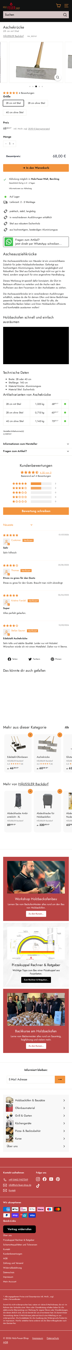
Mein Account (9, 1281)
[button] (11, 93)
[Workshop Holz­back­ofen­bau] (36, 877)
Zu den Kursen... (36, 913)
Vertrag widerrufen (19, 1229)
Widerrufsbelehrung (12, 1267)
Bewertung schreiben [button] (36, 511)
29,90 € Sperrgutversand (39, 128)
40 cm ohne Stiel (14, 112)
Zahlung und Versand (13, 1263)
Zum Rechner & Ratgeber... (36, 979)
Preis (6, 122)
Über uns (7, 1235)
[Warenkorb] (58, 5)
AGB (5, 1258)
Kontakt (6, 1249)
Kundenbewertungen (12, 1253)
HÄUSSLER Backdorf (13, 36)
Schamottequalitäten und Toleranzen (20, 1244)
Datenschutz (8, 1272)
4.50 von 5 (45, 472)
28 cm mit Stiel (13, 103)
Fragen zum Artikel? (15, 451)
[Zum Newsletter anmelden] (60, 1079)
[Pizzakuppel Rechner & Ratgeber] (36, 943)
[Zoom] (57, 77)
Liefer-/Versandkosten (11, 1299)
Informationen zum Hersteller (20, 444)
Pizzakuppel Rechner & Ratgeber (18, 1240)
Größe (7, 96)
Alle (67, 727)
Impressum (8, 1277)
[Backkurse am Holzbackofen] (36, 1009)
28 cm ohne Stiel (36, 103)
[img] (10, 535)
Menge (7, 137)
